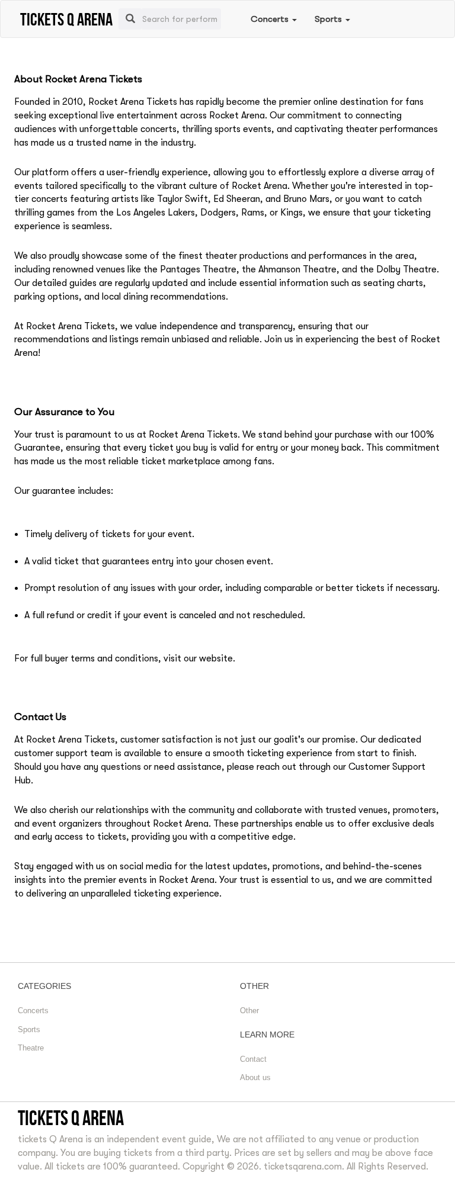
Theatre (31, 1047)
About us (255, 1077)
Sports (329, 19)
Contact (253, 1059)
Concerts (271, 19)
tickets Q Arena (71, 1118)
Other (249, 1010)
